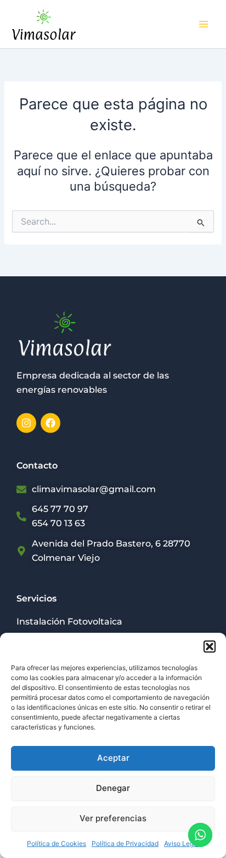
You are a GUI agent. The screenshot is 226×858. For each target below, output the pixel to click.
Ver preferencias (113, 818)
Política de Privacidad (125, 843)
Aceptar (113, 758)
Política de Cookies (56, 843)
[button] (209, 646)
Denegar (113, 788)
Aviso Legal (181, 843)
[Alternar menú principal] (203, 24)
